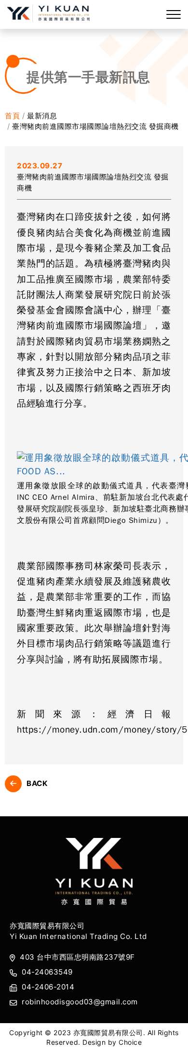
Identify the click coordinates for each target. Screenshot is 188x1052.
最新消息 (42, 115)
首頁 (12, 115)
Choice (130, 1042)
